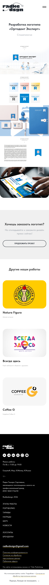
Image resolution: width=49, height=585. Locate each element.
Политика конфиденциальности (15, 552)
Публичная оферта (10, 561)
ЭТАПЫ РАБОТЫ (10, 504)
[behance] (13, 455)
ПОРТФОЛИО (9, 508)
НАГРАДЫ (7, 517)
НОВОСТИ (7, 525)
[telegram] (9, 455)
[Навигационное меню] (44, 7)
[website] (22, 455)
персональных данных (11, 558)
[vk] (4, 455)
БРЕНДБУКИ (8, 537)
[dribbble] (18, 455)
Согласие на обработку (12, 555)
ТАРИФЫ (6, 512)
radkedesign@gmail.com (16, 546)
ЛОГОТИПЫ (8, 532)
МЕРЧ (5, 521)
